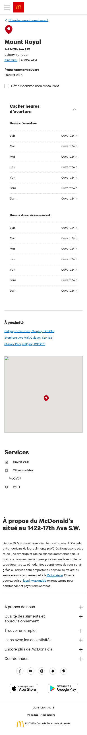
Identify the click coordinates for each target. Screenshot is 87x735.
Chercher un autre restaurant (28, 20)
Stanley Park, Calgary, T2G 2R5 (24, 344)
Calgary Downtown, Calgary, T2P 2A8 (29, 331)
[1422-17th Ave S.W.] (46, 398)
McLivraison (55, 575)
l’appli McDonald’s (34, 581)
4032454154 (29, 60)
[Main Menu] (7, 7)
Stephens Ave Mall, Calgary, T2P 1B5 (28, 338)
